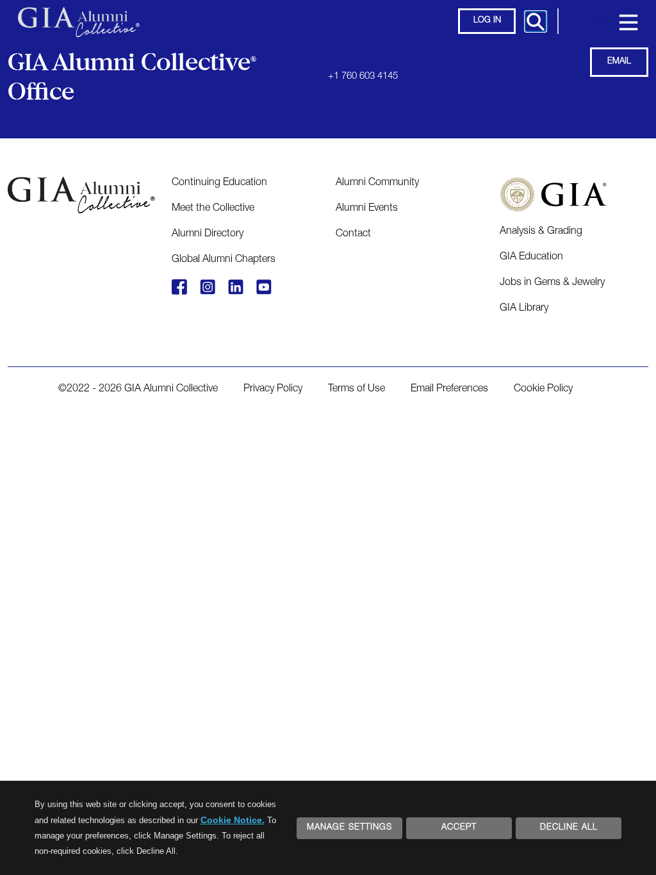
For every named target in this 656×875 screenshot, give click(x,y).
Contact (353, 234)
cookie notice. (233, 820)
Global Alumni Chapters (223, 260)
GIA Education (531, 257)
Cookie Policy (543, 389)
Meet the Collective (213, 209)
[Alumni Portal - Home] (79, 16)
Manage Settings (349, 828)
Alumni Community (377, 183)
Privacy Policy (272, 389)
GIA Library (524, 309)
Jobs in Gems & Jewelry (552, 283)
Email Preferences (449, 389)
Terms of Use (356, 389)
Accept (459, 828)
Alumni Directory (207, 234)
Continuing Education (219, 183)
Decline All (569, 828)
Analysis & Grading (541, 232)
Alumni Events (367, 209)
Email (619, 62)
